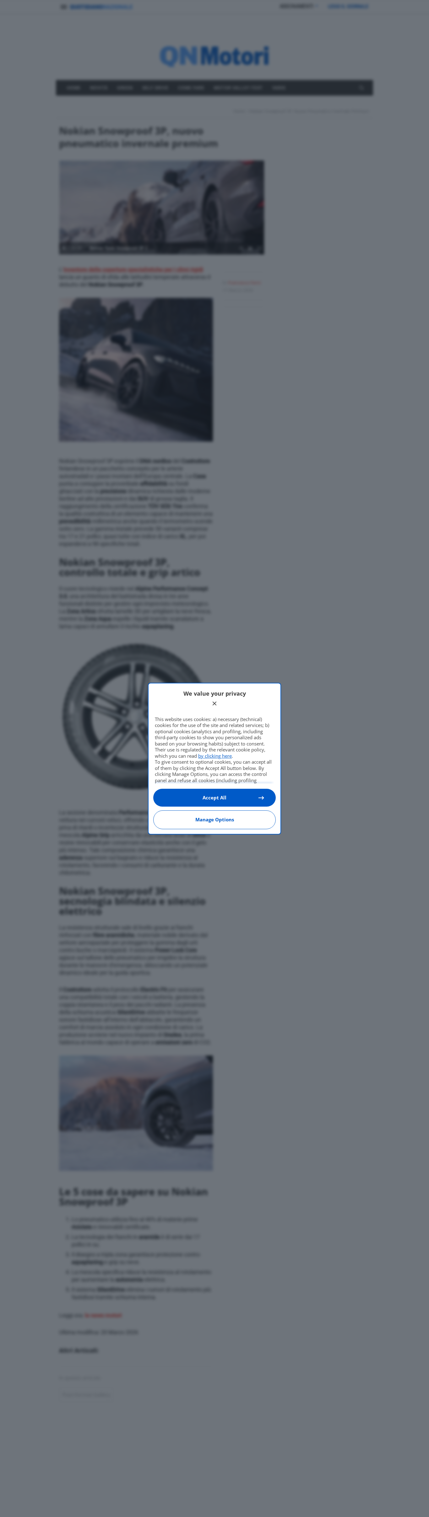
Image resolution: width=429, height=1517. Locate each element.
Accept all (214, 797)
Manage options (214, 819)
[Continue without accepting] (214, 703)
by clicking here (215, 756)
